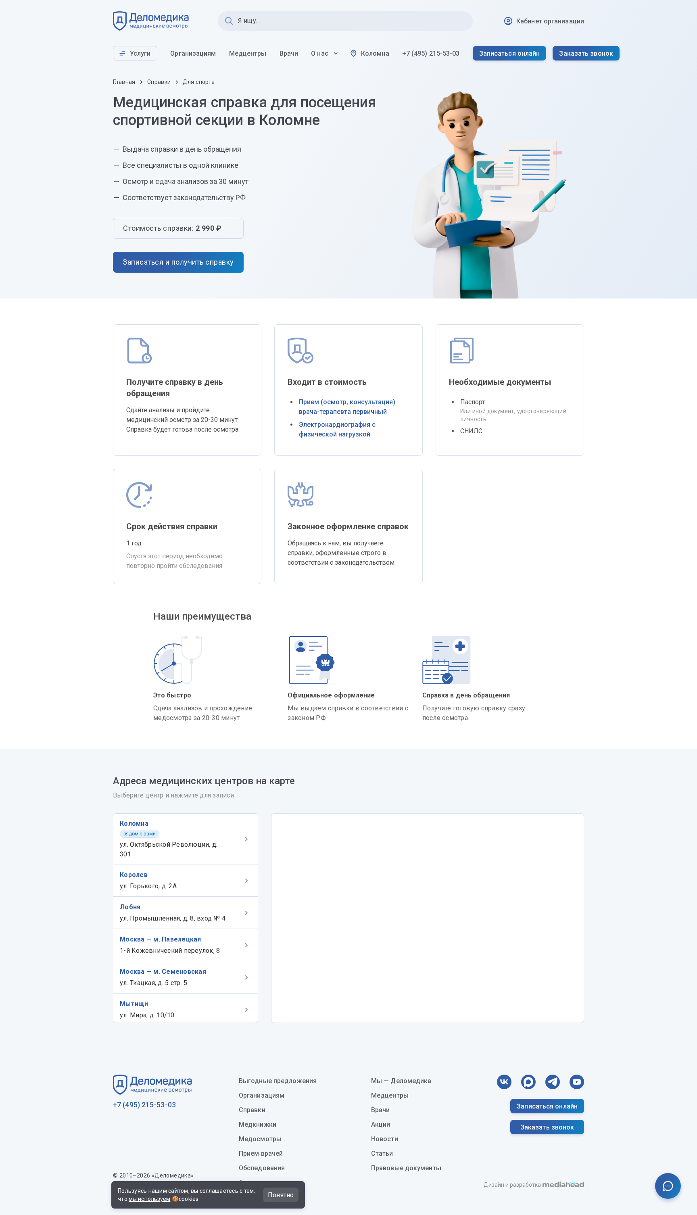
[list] (185, 918)
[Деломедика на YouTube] (577, 1082)
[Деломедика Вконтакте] (504, 1082)
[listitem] (185, 839)
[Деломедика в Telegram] (552, 1082)
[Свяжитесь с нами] (668, 1186)
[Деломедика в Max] (528, 1082)
